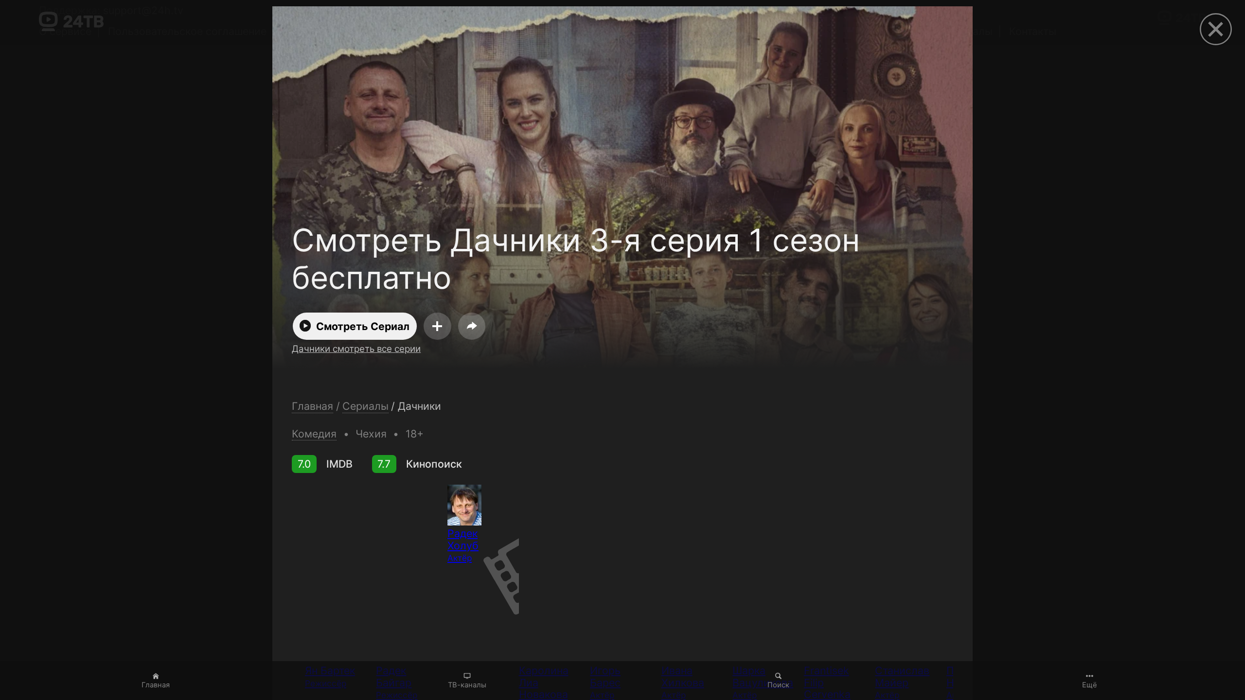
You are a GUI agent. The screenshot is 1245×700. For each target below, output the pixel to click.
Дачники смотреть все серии (356, 348)
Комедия (314, 433)
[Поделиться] (471, 326)
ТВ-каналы (467, 685)
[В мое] (437, 326)
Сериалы (365, 406)
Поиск (778, 685)
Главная (156, 685)
